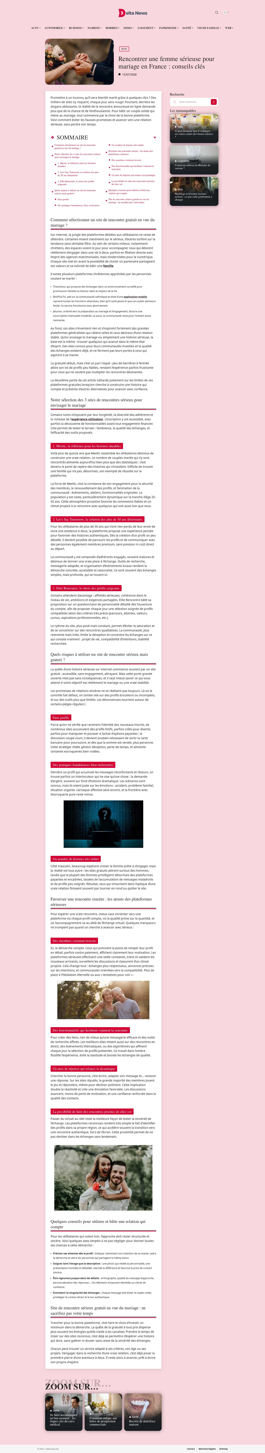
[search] (217, 12)
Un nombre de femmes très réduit (128, 144)
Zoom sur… (71, 1386)
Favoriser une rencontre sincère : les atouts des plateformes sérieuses (131, 152)
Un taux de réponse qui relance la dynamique (133, 175)
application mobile (135, 296)
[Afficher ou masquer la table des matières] (122, 138)
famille (108, 266)
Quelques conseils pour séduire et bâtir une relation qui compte (129, 192)
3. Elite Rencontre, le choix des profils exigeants (76, 183)
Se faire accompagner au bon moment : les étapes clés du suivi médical (63, 1419)
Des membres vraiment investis (126, 159)
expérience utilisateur (87, 419)
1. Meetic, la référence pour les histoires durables (77, 164)
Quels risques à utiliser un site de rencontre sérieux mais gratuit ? (75, 192)
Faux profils (63, 199)
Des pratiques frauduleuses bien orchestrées (79, 205)
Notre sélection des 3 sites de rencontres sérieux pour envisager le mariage (77, 155)
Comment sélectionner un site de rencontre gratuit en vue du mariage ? (75, 146)
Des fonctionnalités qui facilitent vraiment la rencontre (133, 167)
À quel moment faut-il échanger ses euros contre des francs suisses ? (194, 133)
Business (97, 1413)
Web (180, 189)
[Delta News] (132, 12)
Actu (124, 49)
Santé (56, 1410)
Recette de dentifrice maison (142, 1422)
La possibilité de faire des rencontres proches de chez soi (133, 182)
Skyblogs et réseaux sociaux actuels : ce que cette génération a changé (193, 196)
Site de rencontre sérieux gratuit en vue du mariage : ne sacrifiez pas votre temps (129, 201)
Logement (183, 161)
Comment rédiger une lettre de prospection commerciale (103, 1421)
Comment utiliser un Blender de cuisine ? (192, 166)
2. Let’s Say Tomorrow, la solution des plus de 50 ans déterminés (78, 174)
